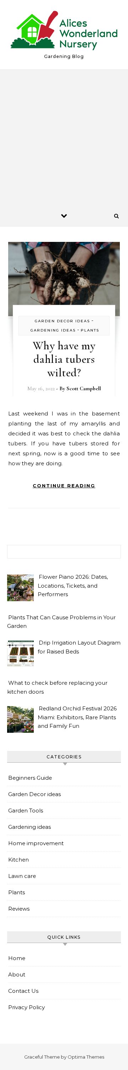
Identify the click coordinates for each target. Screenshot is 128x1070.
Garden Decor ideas (62, 321)
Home (16, 958)
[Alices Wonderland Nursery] (64, 32)
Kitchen (18, 859)
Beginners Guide (30, 777)
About (16, 974)
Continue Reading (64, 485)
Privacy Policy (26, 1007)
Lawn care (22, 876)
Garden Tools (25, 810)
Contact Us (23, 990)
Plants (90, 330)
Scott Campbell (83, 388)
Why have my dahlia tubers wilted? (64, 359)
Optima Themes (86, 1057)
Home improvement (36, 843)
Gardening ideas (53, 330)
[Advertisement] (64, 137)
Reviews (19, 908)
